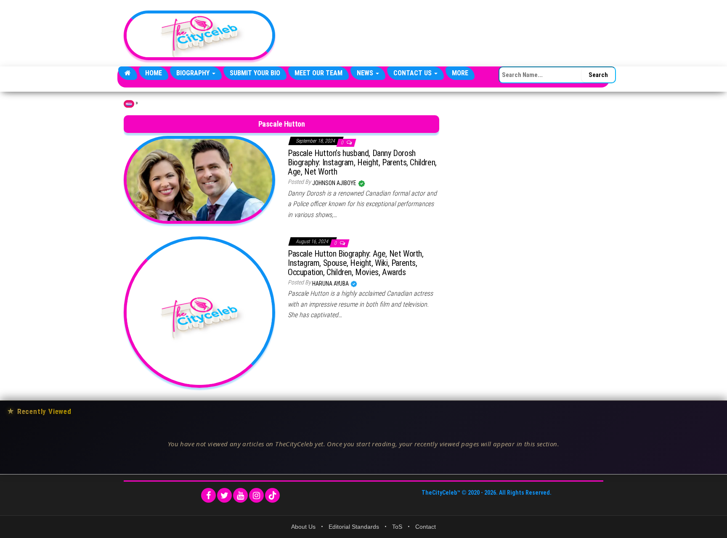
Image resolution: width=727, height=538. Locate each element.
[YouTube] (240, 495)
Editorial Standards (354, 526)
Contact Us (413, 73)
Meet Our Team (318, 73)
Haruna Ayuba (331, 283)
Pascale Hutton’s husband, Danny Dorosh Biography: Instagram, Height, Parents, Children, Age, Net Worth (362, 162)
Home (153, 73)
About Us (303, 526)
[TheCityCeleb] (127, 73)
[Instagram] (256, 495)
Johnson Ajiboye (335, 183)
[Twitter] (224, 495)
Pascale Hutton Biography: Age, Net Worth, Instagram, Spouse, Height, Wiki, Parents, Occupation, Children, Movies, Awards (356, 263)
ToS (397, 526)
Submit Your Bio (255, 73)
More (460, 73)
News (366, 73)
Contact (425, 526)
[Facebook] (208, 495)
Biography (193, 73)
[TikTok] (272, 495)
